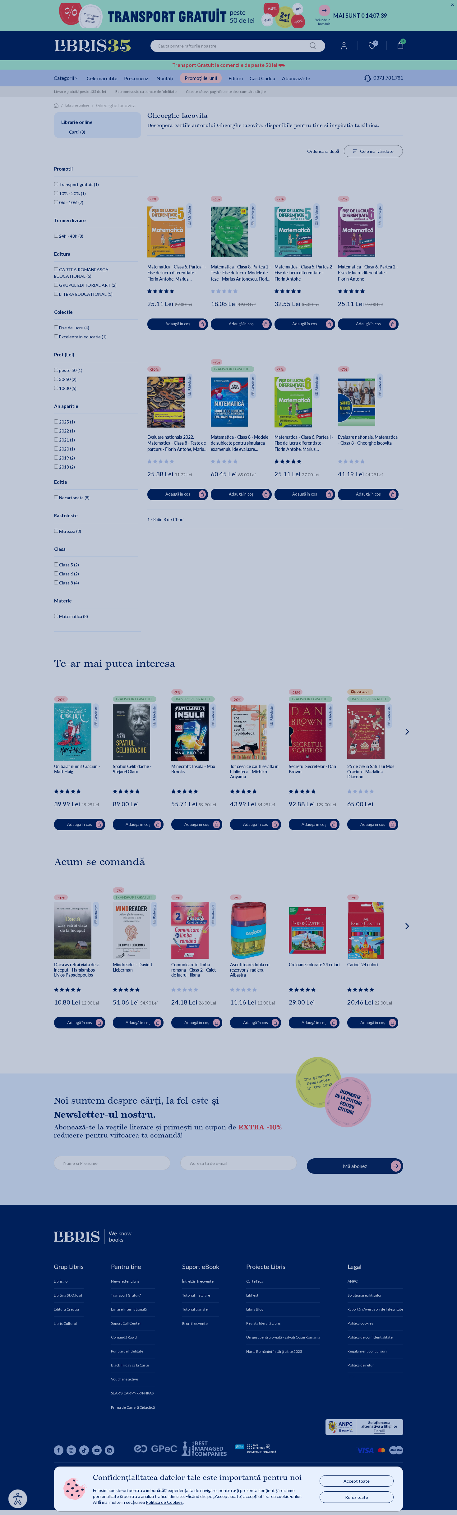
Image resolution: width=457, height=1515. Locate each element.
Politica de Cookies (164, 1502)
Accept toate (357, 1481)
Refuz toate (356, 1497)
